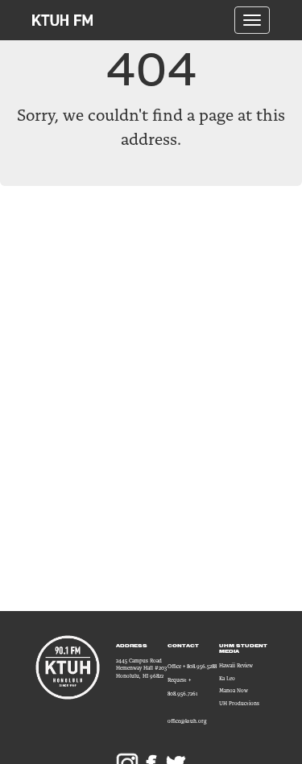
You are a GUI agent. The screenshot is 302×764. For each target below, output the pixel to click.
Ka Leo (227, 678)
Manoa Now (233, 690)
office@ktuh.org (187, 721)
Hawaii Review (236, 665)
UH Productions (239, 703)
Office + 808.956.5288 (192, 666)
